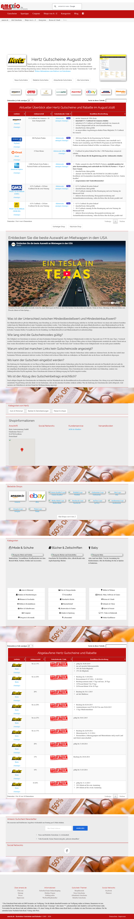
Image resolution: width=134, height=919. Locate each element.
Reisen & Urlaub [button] (60, 411)
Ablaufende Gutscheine (79, 895)
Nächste (122, 221)
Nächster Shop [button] (75, 227)
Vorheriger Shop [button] (59, 227)
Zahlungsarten (50, 895)
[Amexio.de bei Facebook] (83, 13)
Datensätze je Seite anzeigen (17, 100)
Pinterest (108, 893)
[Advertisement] (67, 39)
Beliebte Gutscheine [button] (40, 80)
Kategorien (65, 13)
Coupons (36, 13)
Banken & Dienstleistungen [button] (38, 411)
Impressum (20, 898)
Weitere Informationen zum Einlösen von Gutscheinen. (53, 71)
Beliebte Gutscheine (79, 898)
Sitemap (20, 893)
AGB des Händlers (75, 429)
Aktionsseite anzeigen (59, 119)
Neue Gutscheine (79, 893)
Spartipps (25, 13)
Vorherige (108, 221)
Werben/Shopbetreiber (50, 898)
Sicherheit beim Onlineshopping (50, 890)
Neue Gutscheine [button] (21, 80)
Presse (20, 895)
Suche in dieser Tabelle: (96, 100)
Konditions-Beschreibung (99, 114)
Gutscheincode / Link (61, 114)
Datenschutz (113, 916)
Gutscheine (12, 13)
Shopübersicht (79, 890)
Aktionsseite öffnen (59, 151)
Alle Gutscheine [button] (83, 80)
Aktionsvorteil (39, 114)
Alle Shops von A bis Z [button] (67, 517)
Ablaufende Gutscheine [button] (63, 80)
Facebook (108, 890)
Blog (76, 13)
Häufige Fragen (50, 893)
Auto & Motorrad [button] (16, 411)
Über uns (20, 890)
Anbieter (17, 114)
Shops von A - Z (50, 13)
